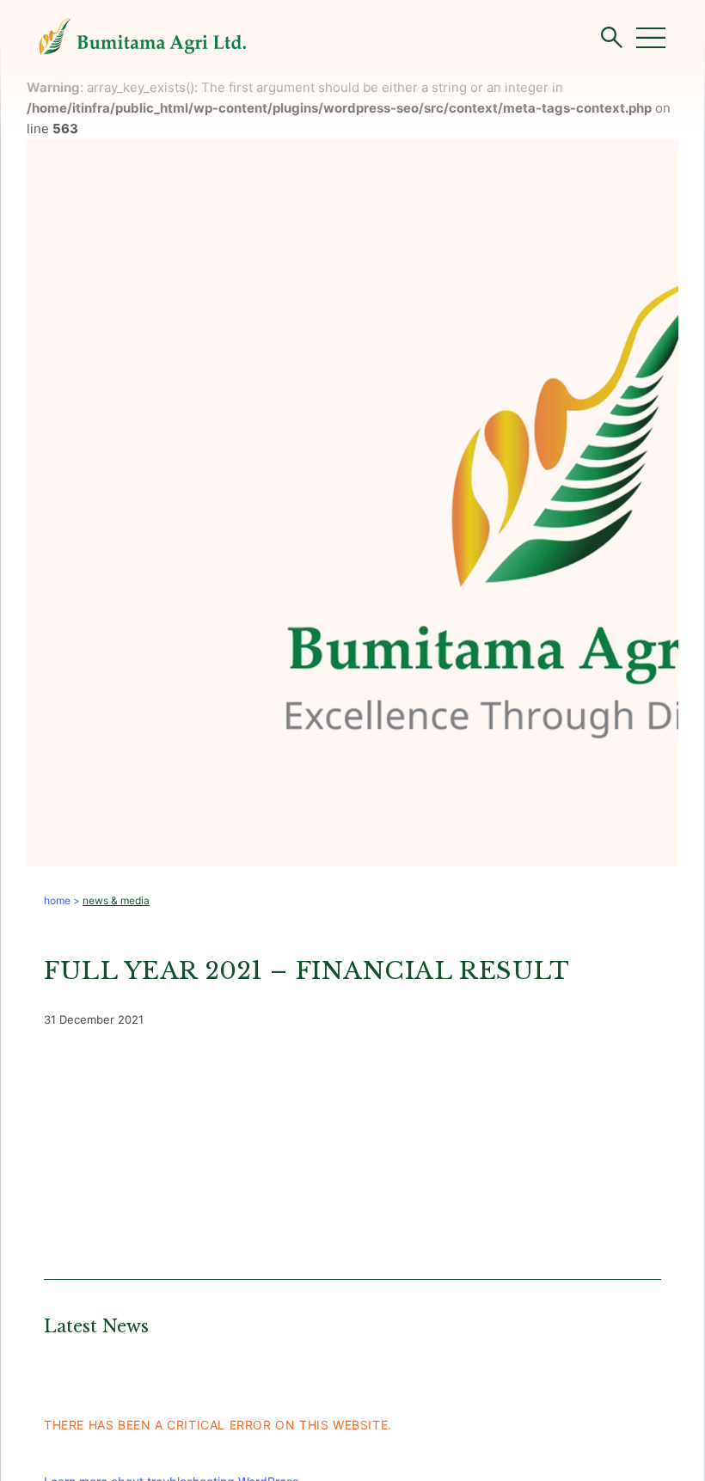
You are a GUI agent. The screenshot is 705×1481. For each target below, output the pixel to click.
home (57, 900)
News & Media (116, 900)
